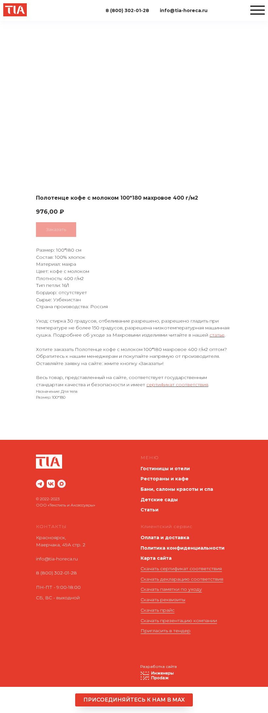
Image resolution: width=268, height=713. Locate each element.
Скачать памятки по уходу (171, 589)
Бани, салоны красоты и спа (177, 489)
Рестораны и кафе (165, 479)
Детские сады (159, 500)
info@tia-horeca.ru (57, 559)
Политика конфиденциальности (183, 548)
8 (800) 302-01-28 (56, 573)
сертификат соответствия (177, 385)
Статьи (150, 510)
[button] (134, 699)
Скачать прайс (158, 610)
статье (217, 335)
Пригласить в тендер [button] (166, 631)
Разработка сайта (158, 666)
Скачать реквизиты (163, 600)
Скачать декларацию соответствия (182, 579)
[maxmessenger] (62, 484)
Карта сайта (156, 558)
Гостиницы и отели (165, 469)
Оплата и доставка (165, 537)
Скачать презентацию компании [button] (179, 620)
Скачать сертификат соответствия (181, 569)
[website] (40, 484)
